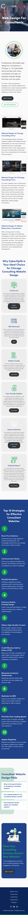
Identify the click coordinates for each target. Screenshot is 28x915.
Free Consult (14, 485)
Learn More (14, 374)
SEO (14, 342)
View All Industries (10, 105)
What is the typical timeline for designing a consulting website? (13, 786)
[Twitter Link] (14, 906)
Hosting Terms (14, 899)
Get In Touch (7, 98)
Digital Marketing (14, 306)
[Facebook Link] (11, 906)
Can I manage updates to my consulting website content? (13, 795)
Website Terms (14, 891)
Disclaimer (14, 902)
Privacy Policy (14, 894)
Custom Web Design (14, 445)
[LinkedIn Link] (17, 906)
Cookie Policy (14, 897)
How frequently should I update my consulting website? (11, 805)
